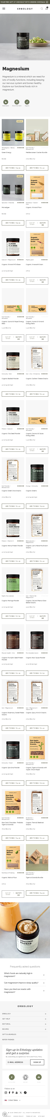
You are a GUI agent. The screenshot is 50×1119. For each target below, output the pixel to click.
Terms (28, 1057)
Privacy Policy (37, 1057)
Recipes (5, 1029)
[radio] (17, 147)
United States (13, 1100)
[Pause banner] (47, 2)
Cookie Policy (18, 1116)
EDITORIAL (6, 1024)
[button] (4, 1114)
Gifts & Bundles (9, 1034)
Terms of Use (31, 1116)
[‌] (37, 132)
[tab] (25, 975)
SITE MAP (41, 1116)
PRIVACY (8, 1116)
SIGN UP (37, 1062)
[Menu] (3, 9)
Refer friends (8, 1039)
